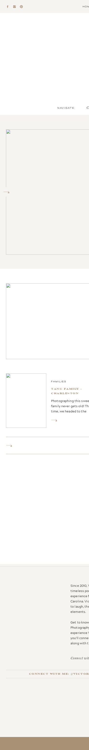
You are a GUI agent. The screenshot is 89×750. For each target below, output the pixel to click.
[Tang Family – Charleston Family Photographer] (54, 420)
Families (58, 381)
